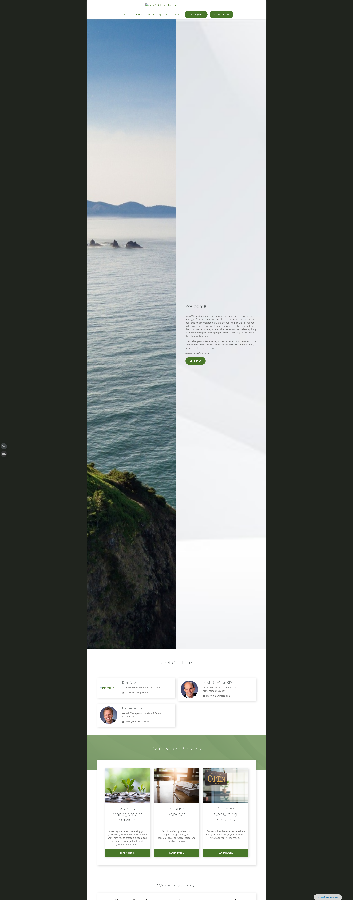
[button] (126, 14)
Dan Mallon (129, 682)
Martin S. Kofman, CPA (218, 682)
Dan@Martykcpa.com (137, 692)
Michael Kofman (133, 708)
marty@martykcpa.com (218, 695)
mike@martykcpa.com (137, 721)
